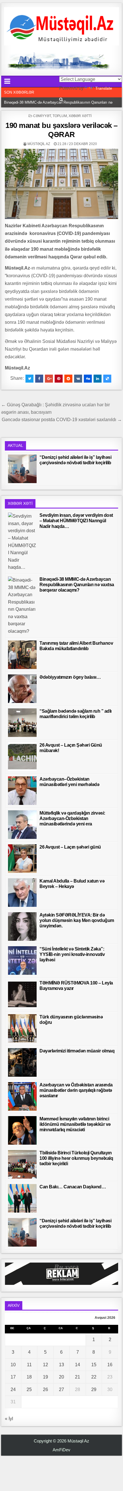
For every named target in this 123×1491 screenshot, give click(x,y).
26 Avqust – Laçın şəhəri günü (70, 847)
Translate (103, 88)
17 (13, 1377)
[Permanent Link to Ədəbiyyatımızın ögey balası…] (22, 688)
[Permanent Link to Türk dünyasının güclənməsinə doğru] (22, 1028)
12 (45, 1364)
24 (13, 1389)
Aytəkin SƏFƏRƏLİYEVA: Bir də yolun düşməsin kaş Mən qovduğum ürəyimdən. (76, 920)
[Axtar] (61, 99)
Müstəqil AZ (38, 144)
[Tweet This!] (29, 379)
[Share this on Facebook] (39, 379)
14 (77, 1364)
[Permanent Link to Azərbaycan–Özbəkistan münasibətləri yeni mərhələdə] (22, 790)
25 (29, 1389)
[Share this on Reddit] (68, 379)
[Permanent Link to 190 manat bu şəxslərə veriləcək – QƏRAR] (61, 184)
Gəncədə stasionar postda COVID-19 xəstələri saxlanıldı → (62, 419)
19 (45, 1377)
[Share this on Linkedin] (98, 379)
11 (29, 1364)
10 (13, 1364)
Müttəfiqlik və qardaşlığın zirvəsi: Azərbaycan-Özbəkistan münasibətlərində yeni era (72, 818)
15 (93, 1364)
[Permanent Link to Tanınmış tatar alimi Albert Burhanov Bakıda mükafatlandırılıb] (22, 654)
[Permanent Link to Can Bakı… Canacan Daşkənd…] (22, 1198)
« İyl (9, 1418)
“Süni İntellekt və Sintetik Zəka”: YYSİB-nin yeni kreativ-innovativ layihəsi (72, 954)
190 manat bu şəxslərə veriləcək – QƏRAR (61, 129)
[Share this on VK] (78, 379)
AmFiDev (61, 1449)
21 (77, 1377)
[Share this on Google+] (49, 379)
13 (61, 1364)
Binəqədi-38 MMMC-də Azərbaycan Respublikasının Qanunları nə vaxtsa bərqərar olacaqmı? (76, 584)
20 (61, 1377)
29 (93, 1389)
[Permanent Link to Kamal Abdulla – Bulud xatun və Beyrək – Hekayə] (22, 892)
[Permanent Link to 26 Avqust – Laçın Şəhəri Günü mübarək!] (22, 756)
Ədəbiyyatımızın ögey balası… (70, 677)
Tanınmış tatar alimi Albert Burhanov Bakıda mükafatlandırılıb (55, 102)
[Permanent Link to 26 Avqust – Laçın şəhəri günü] (22, 858)
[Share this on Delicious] (107, 379)
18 (29, 1377)
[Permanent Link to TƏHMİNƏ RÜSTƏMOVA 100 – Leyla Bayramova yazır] (22, 994)
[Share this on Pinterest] (59, 379)
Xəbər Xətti (80, 116)
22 (93, 1377)
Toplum (60, 116)
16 (109, 1364)
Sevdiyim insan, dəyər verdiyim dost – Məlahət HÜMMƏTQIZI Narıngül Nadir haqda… (76, 521)
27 (61, 1389)
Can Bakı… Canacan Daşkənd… (72, 1186)
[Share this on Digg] (88, 379)
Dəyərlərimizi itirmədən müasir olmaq (76, 1050)
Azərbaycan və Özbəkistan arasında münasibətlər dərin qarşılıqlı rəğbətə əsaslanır (76, 1090)
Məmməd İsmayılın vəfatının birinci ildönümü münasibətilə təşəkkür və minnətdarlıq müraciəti (75, 1124)
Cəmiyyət (42, 116)
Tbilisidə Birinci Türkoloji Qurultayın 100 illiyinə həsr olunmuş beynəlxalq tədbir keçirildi (76, 1158)
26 (45, 1389)
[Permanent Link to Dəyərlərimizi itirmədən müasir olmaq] (22, 1062)
